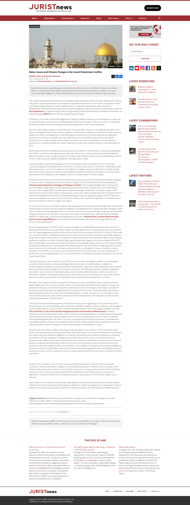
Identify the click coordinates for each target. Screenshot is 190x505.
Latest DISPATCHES (141, 81)
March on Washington (89, 460)
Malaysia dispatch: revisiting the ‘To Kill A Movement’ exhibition (147, 89)
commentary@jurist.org (63, 412)
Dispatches (49, 18)
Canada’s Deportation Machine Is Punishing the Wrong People (148, 152)
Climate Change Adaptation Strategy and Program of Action (55, 185)
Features (85, 18)
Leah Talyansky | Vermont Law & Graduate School (148, 139)
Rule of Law (113, 18)
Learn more (124, 471)
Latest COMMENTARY (143, 120)
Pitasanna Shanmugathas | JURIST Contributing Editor (148, 159)
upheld (35, 473)
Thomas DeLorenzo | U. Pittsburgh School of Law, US (57, 81)
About (129, 18)
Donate (142, 18)
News (34, 18)
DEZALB (112, 66)
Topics (98, 18)
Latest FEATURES (140, 175)
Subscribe (145, 59)
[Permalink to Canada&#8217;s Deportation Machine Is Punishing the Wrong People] (132, 151)
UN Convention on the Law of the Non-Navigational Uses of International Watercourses (67, 311)
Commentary (68, 18)
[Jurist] (50, 8)
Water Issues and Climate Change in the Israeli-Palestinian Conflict (65, 72)
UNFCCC (46, 114)
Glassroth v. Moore (45, 465)
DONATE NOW (153, 8)
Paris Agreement (36, 111)
